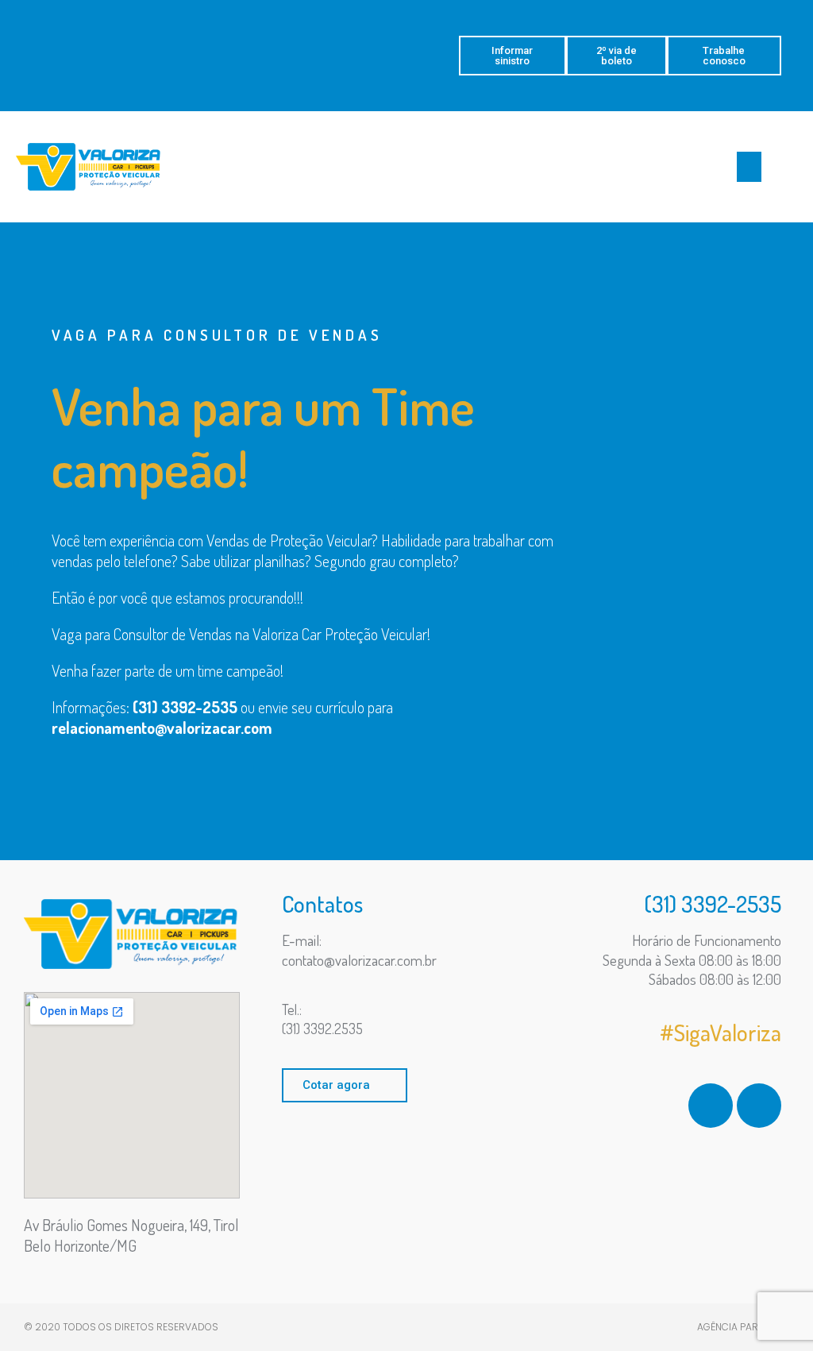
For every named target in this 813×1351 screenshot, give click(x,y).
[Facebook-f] (710, 1105)
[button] (512, 55)
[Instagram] (759, 1105)
